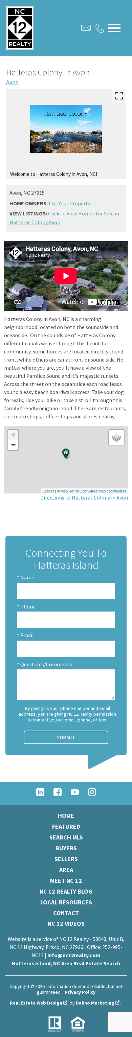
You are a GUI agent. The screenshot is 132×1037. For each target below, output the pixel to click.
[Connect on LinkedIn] (40, 794)
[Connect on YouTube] (75, 794)
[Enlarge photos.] (119, 95)
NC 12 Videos (66, 923)
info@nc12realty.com (74, 955)
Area (66, 870)
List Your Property (69, 203)
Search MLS (66, 837)
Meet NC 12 (66, 880)
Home (66, 816)
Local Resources (66, 902)
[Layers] (116, 437)
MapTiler (68, 490)
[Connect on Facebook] (57, 794)
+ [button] (13, 435)
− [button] (13, 445)
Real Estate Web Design (36, 1003)
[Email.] (86, 27)
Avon (12, 82)
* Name (25, 577)
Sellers (66, 859)
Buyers (66, 848)
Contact (66, 913)
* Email (25, 635)
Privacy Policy (80, 992)
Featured (66, 826)
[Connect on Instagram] (92, 794)
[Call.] (99, 28)
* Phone (26, 606)
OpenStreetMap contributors (103, 490)
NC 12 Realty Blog (66, 891)
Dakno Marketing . (98, 1003)
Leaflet (48, 490)
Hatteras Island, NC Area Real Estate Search (66, 963)
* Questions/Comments (44, 664)
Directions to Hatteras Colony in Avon (84, 497)
